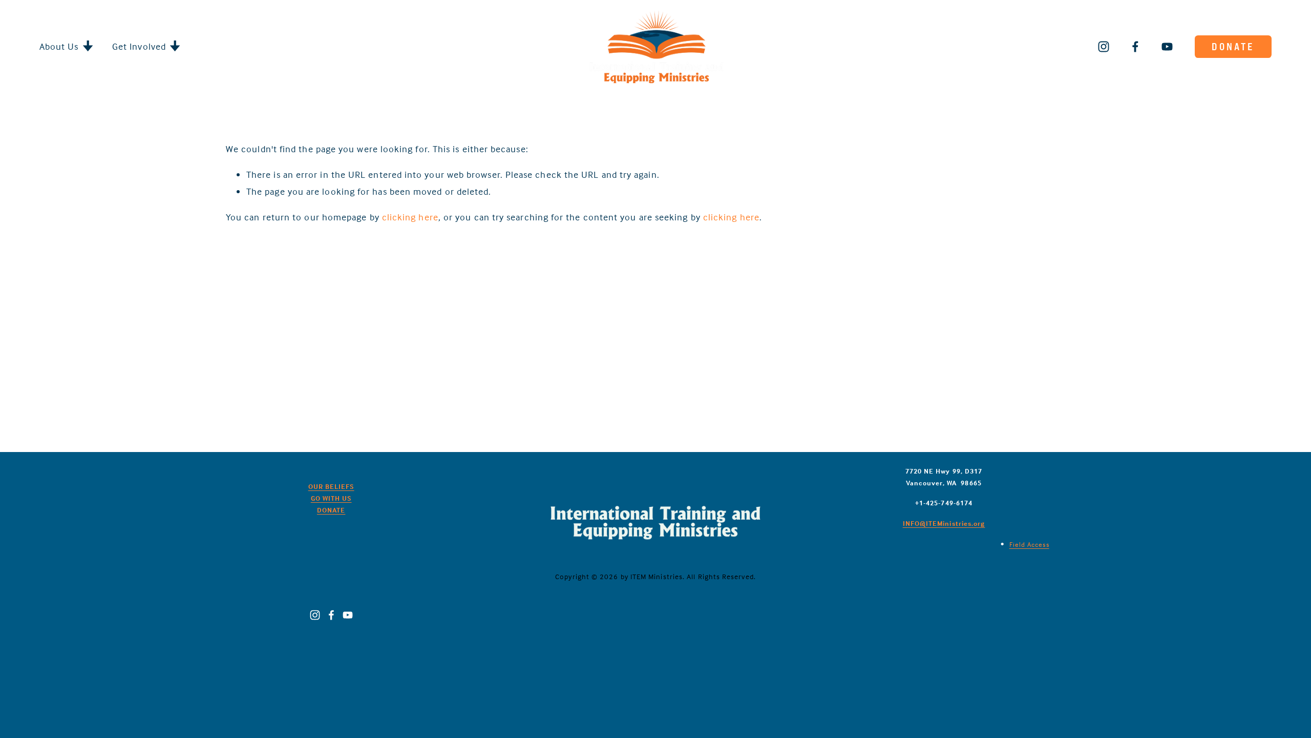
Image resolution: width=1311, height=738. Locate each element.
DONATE (1233, 46)
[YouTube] (1167, 46)
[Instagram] (1103, 46)
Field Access (1029, 544)
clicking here (410, 217)
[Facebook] (1135, 46)
